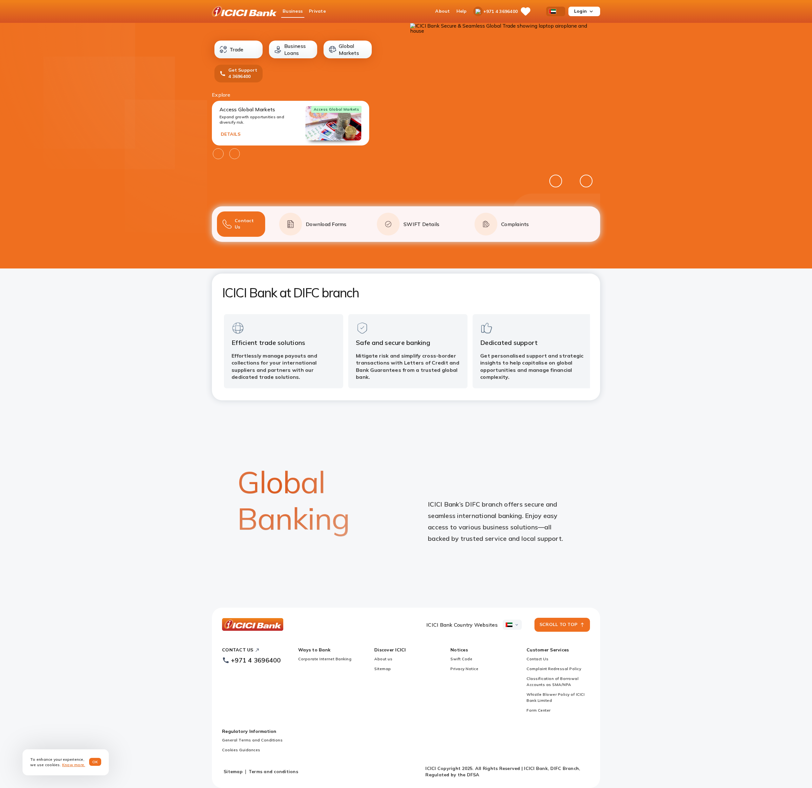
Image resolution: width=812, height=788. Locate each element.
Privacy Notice (464, 668)
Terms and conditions (273, 771)
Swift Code (461, 658)
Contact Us (537, 658)
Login (580, 11)
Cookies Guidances (241, 749)
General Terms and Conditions (252, 740)
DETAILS (230, 134)
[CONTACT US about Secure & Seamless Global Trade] (505, 124)
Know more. (73, 764)
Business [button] (293, 11)
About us (383, 658)
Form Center (539, 710)
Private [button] (317, 11)
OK (95, 761)
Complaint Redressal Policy (554, 668)
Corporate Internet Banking (324, 658)
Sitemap (382, 668)
